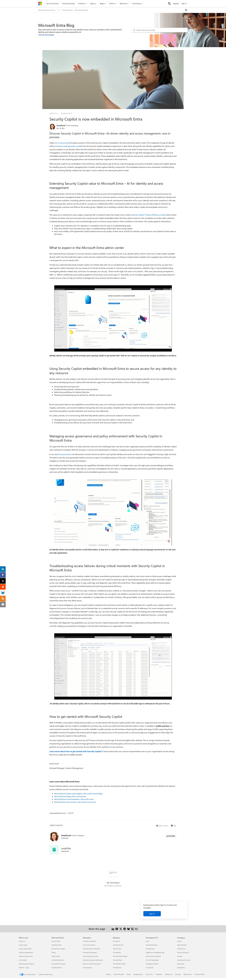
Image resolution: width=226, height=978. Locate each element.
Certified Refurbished (58, 960)
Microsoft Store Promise (58, 964)
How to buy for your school (90, 956)
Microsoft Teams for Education (91, 949)
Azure (147, 941)
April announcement (63, 454)
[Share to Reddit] (124, 928)
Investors (179, 956)
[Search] (169, 3)
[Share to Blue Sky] (128, 928)
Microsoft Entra (67, 10)
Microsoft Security (118, 945)
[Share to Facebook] (117, 928)
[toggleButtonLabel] (186, 10)
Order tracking (56, 956)
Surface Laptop (23, 945)
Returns (54, 952)
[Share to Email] (136, 928)
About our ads (187, 974)
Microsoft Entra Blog (81, 10)
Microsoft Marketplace (152, 960)
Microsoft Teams (117, 960)
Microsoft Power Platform (120, 956)
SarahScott (60, 125)
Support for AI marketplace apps (155, 952)
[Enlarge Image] (113, 318)
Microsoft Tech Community (153, 956)
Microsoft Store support (58, 949)
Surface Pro (22, 941)
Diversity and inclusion (183, 960)
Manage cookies (138, 974)
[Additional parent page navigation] (58, 10)
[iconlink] (54, 849)
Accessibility (180, 964)
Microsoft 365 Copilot (119, 964)
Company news (181, 949)
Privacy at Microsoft (182, 952)
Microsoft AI (116, 941)
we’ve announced (62, 143)
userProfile (170, 836)
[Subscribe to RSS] (132, 928)
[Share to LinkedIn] (113, 928)
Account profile (56, 941)
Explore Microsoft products (26, 964)
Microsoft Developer (151, 945)
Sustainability (181, 967)
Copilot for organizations (26, 952)
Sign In (184, 3)
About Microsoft (181, 945)
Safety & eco (168, 974)
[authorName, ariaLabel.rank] (52, 127)
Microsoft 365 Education (90, 952)
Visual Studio (149, 967)
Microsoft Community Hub (46, 10)
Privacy (129, 974)
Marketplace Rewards (152, 964)
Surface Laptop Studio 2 (25, 949)
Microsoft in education (89, 941)
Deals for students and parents (92, 964)
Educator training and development (93, 960)
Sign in (152, 913)
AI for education (87, 967)
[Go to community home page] (40, 3)
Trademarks (158, 974)
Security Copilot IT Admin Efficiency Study (148, 215)
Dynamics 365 (117, 949)
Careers (179, 941)
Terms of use (149, 974)
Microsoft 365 (117, 952)
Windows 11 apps (24, 967)
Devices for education (89, 945)
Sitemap (108, 974)
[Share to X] (120, 928)
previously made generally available (68, 146)
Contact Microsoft (119, 974)
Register (176, 3)
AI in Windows (23, 960)
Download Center (57, 945)
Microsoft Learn (150, 949)
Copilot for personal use (25, 956)
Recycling (178, 974)
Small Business (117, 967)
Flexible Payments (57, 967)
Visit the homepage (46, 34)
